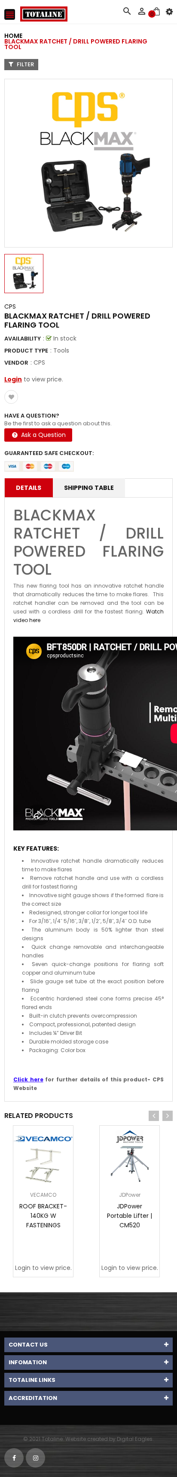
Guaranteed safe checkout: (49, 453)
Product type (26, 351)
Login (13, 379)
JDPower (129, 1194)
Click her (26, 1079)
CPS (10, 306)
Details (28, 487)
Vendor (16, 363)
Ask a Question (42, 434)
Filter (24, 64)
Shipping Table (89, 487)
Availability (22, 338)
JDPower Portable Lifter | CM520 (129, 1215)
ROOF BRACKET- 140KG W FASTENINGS (43, 1215)
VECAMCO (43, 1194)
